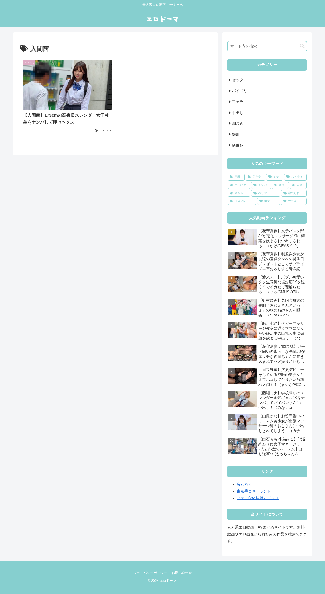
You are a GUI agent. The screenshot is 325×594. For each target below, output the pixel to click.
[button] (302, 46)
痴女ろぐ (244, 484)
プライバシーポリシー (150, 573)
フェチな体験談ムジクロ (258, 498)
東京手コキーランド (254, 491)
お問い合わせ (182, 573)
